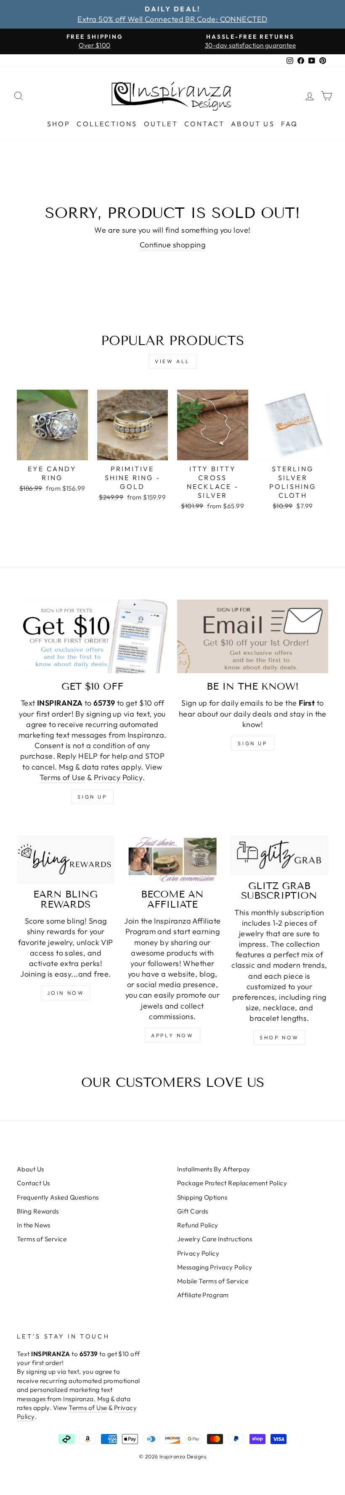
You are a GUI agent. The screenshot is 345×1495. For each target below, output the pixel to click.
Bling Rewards (38, 1211)
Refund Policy (197, 1225)
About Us (253, 123)
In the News (33, 1225)
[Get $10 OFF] (92, 637)
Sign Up (252, 743)
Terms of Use (62, 777)
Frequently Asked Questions (58, 1197)
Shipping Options (202, 1197)
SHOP (59, 123)
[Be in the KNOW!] (252, 637)
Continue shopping (173, 245)
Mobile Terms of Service (212, 1281)
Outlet (161, 123)
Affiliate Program (203, 1295)
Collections (107, 123)
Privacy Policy (118, 777)
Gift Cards (192, 1211)
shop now (279, 1037)
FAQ (289, 123)
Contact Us (33, 1183)
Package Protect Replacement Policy (232, 1183)
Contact (204, 123)
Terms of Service (41, 1239)
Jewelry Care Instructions (214, 1239)
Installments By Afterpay (213, 1169)
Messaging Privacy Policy (214, 1267)
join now (66, 993)
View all (172, 361)
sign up (92, 797)
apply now (172, 1035)
